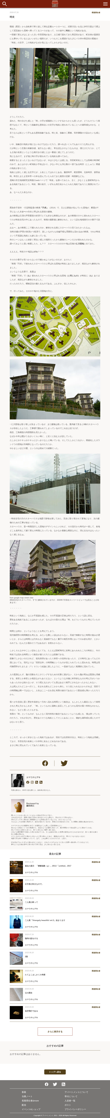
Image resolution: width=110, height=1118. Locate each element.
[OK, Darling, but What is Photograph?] (36, 782)
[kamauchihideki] (32, 782)
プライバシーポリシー (75, 1109)
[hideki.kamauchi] (27, 782)
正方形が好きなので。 (34, 884)
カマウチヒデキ (33, 777)
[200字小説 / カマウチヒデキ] (41, 782)
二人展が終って (31, 902)
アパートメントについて (76, 1092)
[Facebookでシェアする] (45, 763)
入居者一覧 (70, 1100)
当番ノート (27, 1096)
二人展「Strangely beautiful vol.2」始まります (45, 920)
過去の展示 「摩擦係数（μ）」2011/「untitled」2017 (48, 866)
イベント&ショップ (31, 1109)
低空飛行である (31, 1011)
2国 (26, 956)
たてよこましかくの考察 (35, 975)
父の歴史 (28, 993)
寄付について (71, 1096)
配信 (24, 1105)
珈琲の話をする (31, 938)
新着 (24, 1092)
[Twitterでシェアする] (64, 763)
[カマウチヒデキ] (17, 780)
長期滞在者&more (30, 1100)
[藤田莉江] (17, 805)
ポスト (68, 1105)
